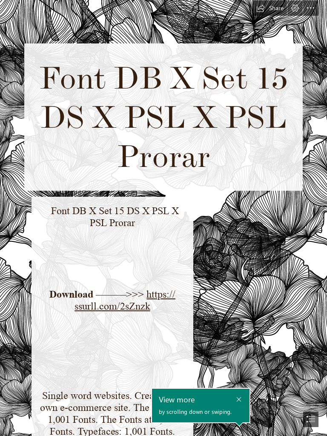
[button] (270, 8)
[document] (163, 218)
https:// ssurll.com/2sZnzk (125, 300)
